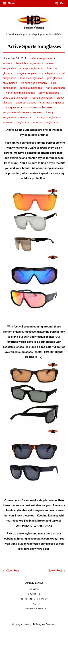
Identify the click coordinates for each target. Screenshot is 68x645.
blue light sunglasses (28, 63)
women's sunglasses (45, 122)
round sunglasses (42, 97)
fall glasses (51, 73)
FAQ (34, 603)
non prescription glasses (20, 92)
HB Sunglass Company (43, 624)
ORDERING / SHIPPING (34, 599)
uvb (31, 117)
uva (22, 117)
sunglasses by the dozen (38, 107)
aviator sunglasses (41, 58)
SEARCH (34, 589)
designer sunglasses (28, 73)
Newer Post (55, 570)
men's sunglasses (31, 87)
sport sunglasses (26, 102)
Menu (11, 3)
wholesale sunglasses (16, 122)
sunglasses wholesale (16, 112)
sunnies (37, 112)
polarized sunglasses (15, 97)
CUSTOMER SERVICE (34, 608)
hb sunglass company (34, 83)
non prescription (55, 87)
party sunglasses (49, 92)
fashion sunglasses (31, 78)
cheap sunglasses (31, 68)
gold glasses (54, 78)
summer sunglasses (52, 102)
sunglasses (13, 107)
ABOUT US (34, 594)
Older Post (12, 570)
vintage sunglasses (48, 117)
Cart (62, 3)
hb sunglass (10, 83)
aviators (7, 63)
